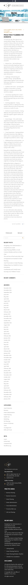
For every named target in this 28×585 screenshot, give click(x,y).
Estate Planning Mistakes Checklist (14, 554)
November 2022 (7, 318)
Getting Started (10, 548)
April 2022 (6, 331)
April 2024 (6, 299)
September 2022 (8, 323)
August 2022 (7, 325)
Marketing (6, 419)
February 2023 (7, 312)
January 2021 (7, 353)
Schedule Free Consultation (13, 556)
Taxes (5, 425)
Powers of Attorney (8, 423)
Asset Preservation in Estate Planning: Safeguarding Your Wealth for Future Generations (13, 265)
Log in (5, 439)
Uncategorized (7, 427)
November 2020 (7, 357)
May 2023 (6, 307)
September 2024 (8, 292)
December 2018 (7, 392)
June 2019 (6, 381)
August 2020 (7, 362)
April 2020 (6, 366)
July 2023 (6, 303)
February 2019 (7, 390)
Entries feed (7, 441)
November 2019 (7, 375)
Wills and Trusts (8, 430)
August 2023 (7, 301)
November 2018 (7, 394)
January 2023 (7, 314)
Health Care (15, 29)
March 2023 (7, 309)
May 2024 (6, 296)
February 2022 (7, 336)
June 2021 (6, 342)
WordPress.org (7, 445)
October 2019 (7, 377)
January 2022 (7, 338)
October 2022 (7, 320)
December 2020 (7, 355)
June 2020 (6, 364)
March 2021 (7, 349)
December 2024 (7, 288)
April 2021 (6, 346)
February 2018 (7, 396)
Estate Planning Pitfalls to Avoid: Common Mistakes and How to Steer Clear (13, 252)
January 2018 (7, 399)
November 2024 (7, 290)
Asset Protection (8, 408)
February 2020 (7, 368)
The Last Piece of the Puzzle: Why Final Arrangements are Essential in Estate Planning (13, 258)
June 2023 (6, 305)
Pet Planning (7, 421)
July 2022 (6, 327)
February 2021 (7, 351)
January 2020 (7, 370)
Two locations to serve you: (11, 469)
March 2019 (7, 388)
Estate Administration (9, 412)
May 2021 (6, 344)
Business (6, 410)
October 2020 (7, 359)
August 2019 (7, 379)
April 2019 (6, 386)
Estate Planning (7, 29)
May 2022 (6, 329)
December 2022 (7, 316)
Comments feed (7, 443)
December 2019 (7, 373)
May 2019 (6, 383)
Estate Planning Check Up (12, 551)
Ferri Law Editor (17, 224)
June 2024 (6, 294)
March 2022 (7, 333)
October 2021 (7, 340)
